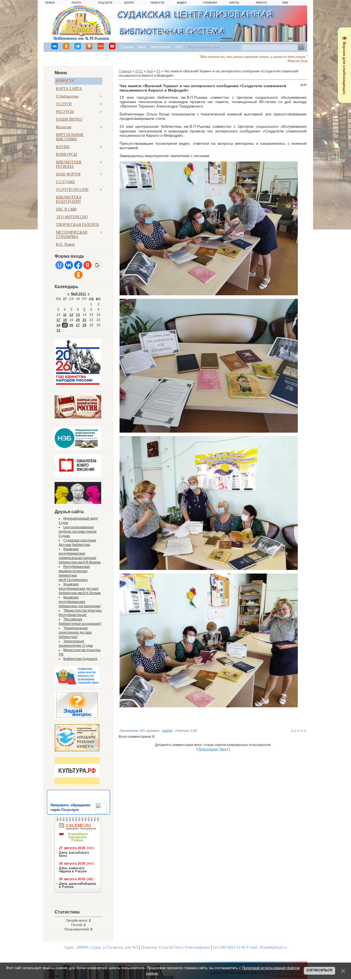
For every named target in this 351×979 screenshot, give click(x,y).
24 (58, 325)
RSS (179, 47)
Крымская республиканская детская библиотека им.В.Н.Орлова (80, 588)
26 (71, 325)
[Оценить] (77, 684)
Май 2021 (78, 294)
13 (78, 315)
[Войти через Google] (97, 265)
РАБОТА (261, 2)
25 (65, 325)
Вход (142, 47)
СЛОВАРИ (210, 2)
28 (84, 325)
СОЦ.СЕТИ (105, 2)
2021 (139, 71)
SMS (285, 2)
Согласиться (319, 970)
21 (84, 320)
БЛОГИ (129, 2)
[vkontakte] (55, 46)
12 (71, 315)
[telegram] (78, 46)
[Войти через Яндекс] (87, 265)
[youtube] (112, 46)
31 (58, 330)
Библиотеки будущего (80, 659)
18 (65, 320)
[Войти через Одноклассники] (78, 275)
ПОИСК (50, 2)
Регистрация (161, 47)
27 (78, 325)
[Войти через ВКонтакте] (69, 265)
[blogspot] (89, 46)
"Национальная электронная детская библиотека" (75, 632)
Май (149, 71)
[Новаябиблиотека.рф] (78, 475)
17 (58, 320)
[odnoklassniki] (66, 46)
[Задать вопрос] (77, 717)
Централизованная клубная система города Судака (78, 531)
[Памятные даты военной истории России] (78, 417)
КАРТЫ (234, 2)
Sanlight (167, 730)
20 (78, 320)
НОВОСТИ (157, 2)
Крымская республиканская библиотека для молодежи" (80, 601)
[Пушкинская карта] (78, 503)
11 (65, 315)
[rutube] (101, 46)
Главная (126, 47)
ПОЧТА (76, 2)
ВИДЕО (182, 2)
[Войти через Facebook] (78, 265)
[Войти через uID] (59, 265)
